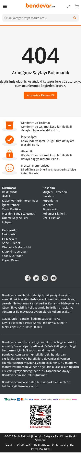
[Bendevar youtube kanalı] (54, 278)
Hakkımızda (9, 192)
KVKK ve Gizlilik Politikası (33, 445)
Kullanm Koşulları (63, 445)
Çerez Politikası (12, 209)
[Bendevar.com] (40, 5)
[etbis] (40, 416)
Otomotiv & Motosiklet (16, 247)
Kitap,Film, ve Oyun (15, 251)
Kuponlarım (50, 200)
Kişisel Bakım (10, 260)
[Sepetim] (77, 6)
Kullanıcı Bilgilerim (54, 213)
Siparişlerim (50, 209)
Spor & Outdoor (12, 256)
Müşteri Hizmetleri (54, 192)
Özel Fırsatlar (51, 218)
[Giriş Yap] (69, 6)
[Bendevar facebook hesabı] (28, 278)
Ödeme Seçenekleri (15, 218)
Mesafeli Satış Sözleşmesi (19, 213)
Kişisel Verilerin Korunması (20, 200)
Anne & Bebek (11, 243)
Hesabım (48, 196)
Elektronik (8, 234)
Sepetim (47, 205)
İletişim (7, 222)
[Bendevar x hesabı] (36, 278)
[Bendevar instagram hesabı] (45, 278)
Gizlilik (6, 196)
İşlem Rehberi (11, 205)
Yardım (10, 445)
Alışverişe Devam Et (40, 95)
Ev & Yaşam (9, 238)
